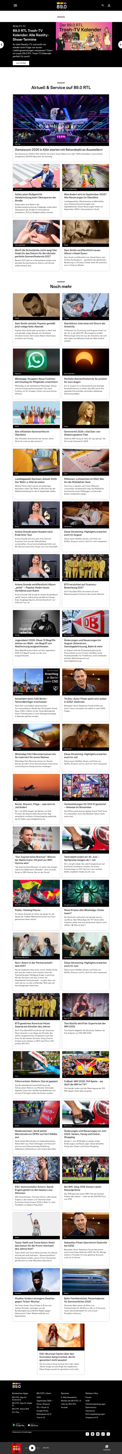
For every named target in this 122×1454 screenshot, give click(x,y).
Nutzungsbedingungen (95, 1414)
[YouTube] (97, 1434)
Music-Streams (43, 1404)
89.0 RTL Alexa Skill (20, 1409)
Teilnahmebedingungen (95, 1404)
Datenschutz (90, 1407)
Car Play (15, 1412)
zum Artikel (21, 63)
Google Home (42, 1411)
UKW (39, 1397)
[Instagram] (92, 1434)
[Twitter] (108, 1434)
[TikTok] (103, 1434)
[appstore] (33, 1425)
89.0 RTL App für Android (19, 1398)
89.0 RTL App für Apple (22, 1403)
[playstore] (18, 1425)
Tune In (40, 1417)
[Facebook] (87, 1434)
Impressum (90, 1411)
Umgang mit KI (91, 1417)
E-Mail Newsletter (69, 1397)
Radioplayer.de (43, 1414)
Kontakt (64, 1407)
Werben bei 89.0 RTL (70, 1401)
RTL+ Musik (42, 1407)
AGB (87, 1401)
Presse (88, 1397)
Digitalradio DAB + (45, 1401)
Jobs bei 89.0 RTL (68, 1404)
